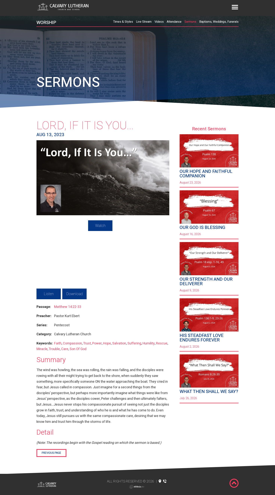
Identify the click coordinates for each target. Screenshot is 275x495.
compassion (72, 343)
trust (87, 343)
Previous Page (51, 453)
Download (74, 294)
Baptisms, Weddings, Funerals (219, 22)
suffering (134, 343)
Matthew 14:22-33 (67, 306)
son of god (78, 349)
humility (149, 343)
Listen (49, 294)
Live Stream (144, 22)
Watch (100, 225)
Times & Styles (123, 22)
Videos (159, 22)
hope (107, 343)
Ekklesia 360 (136, 487)
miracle (42, 349)
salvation (119, 343)
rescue (161, 343)
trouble (54, 349)
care (64, 349)
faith (58, 343)
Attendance (174, 22)
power (97, 343)
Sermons (190, 22)
